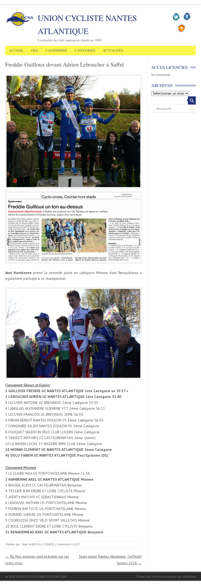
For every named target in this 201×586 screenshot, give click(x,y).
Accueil (16, 50)
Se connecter (160, 75)
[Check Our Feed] (181, 31)
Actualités (113, 50)
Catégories (85, 50)
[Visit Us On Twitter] (176, 20)
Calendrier (56, 50)
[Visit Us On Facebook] (187, 20)
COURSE (48, 544)
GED (34, 50)
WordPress (189, 576)
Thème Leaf (143, 576)
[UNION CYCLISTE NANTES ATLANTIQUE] (19, 25)
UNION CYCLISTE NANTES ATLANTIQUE (87, 24)
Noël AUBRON (31, 544)
